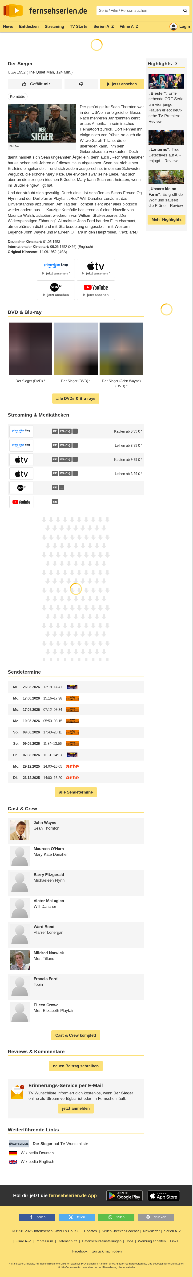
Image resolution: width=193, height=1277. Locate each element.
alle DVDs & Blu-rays (75, 398)
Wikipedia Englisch (37, 1161)
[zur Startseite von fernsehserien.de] (13, 10)
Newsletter (151, 1231)
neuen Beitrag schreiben (76, 1066)
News (8, 26)
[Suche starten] (185, 10)
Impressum (44, 1241)
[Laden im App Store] (164, 1195)
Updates (90, 1231)
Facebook (80, 1251)
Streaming (54, 26)
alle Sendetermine (76, 792)
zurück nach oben (107, 1251)
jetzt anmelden (76, 1108)
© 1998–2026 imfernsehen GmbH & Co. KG (46, 1231)
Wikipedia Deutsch (37, 1153)
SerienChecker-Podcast (120, 1231)
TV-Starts (78, 26)
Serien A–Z (103, 26)
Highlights (160, 63)
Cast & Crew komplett (75, 1035)
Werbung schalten (152, 1241)
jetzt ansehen (124, 84)
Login (184, 26)
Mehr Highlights (166, 219)
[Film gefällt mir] (35, 84)
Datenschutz (67, 1241)
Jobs (129, 1241)
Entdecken (29, 26)
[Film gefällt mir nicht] (81, 84)
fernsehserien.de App (73, 1195)
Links (174, 1241)
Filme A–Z (129, 26)
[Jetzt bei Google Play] (124, 1195)
